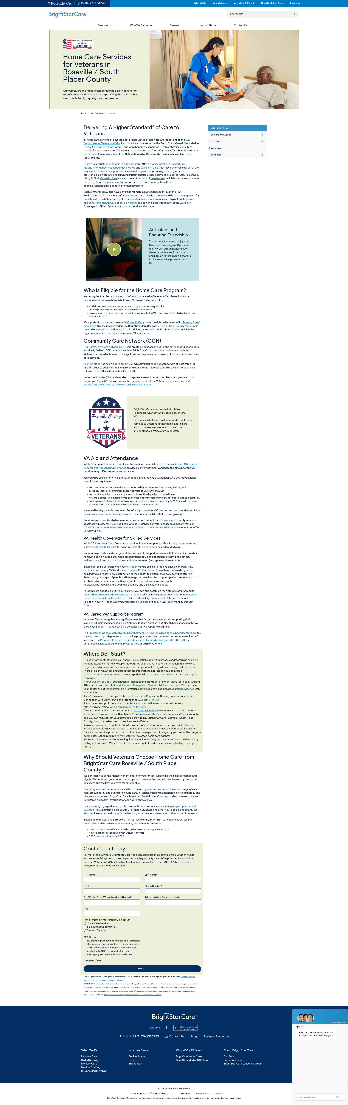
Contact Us (176, 1036)
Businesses (217, 155)
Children (215, 141)
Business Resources (216, 1036)
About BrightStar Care (272, 4)
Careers (155, 1028)
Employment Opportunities (101, 927)
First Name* (90, 875)
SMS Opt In (90, 937)
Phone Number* (153, 886)
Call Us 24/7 (141, 1036)
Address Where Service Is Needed (163, 897)
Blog (194, 1036)
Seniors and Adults (221, 135)
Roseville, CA (61, 3)
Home (83, 113)
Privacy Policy (185, 1094)
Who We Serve (220, 4)
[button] (104, 26)
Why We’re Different (244, 4)
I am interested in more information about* (107, 920)
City (86, 909)
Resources (295, 4)
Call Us (94, 3)
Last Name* (151, 875)
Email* (87, 886)
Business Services (96, 930)
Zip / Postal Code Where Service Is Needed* (108, 897)
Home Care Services (98, 923)
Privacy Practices (203, 1094)
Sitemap (219, 1094)
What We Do (200, 4)
